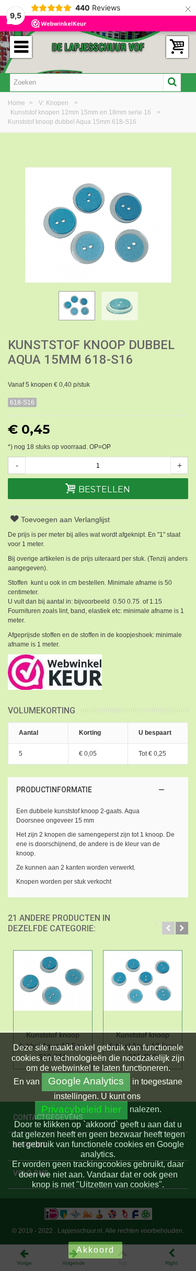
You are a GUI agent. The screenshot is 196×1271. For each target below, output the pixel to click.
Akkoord (95, 1249)
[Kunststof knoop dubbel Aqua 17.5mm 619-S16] (53, 988)
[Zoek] (172, 82)
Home (17, 103)
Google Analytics (86, 1081)
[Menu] (21, 47)
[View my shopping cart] (177, 47)
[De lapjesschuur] (98, 46)
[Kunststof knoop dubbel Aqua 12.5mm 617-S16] (142, 988)
